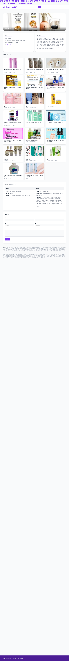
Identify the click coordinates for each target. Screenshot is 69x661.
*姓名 (6, 217)
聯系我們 (7, 35)
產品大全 (5, 54)
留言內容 (6, 228)
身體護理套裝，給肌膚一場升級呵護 (32, 140)
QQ (35, 223)
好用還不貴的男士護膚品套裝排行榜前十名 (33, 122)
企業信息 (7, 184)
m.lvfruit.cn (9, 44)
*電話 (36, 217)
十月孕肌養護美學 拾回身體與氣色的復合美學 (55, 122)
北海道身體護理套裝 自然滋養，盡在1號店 (54, 105)
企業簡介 (39, 35)
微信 (5, 223)
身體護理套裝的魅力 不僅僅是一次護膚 (13, 28)
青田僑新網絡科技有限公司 (10, 7)
